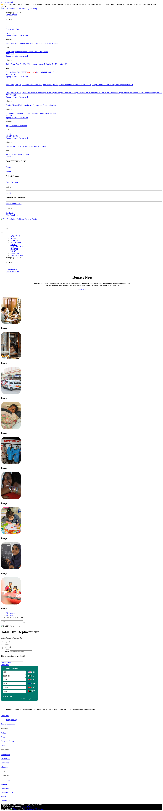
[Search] (24, 622)
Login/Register (11, 15)
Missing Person (59, 85)
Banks (8, 167)
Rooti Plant (69, 85)
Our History (10, 52)
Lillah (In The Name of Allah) (55, 64)
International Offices (21, 154)
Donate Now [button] (6, 662)
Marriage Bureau (61, 93)
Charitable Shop (150, 93)
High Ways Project (25, 105)
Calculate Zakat (7, 792)
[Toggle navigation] (7, 228)
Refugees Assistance (13, 93)
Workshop (49, 85)
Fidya (18, 64)
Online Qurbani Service (124, 85)
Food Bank (24, 64)
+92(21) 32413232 (8, 724)
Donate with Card (12, 29)
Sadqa (8, 64)
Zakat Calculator (12, 182)
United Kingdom (12, 146)
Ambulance (10, 85)
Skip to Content (7, 2)
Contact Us (43, 146)
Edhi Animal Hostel (136, 93)
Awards (45, 52)
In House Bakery (85, 85)
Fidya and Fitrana (7, 741)
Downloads (22, 126)
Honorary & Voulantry (46, 93)
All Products (10, 613)
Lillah (3, 745)
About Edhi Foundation (15, 44)
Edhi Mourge (73, 93)
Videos (8, 134)
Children (25, 85)
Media (3, 796)
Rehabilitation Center (98, 93)
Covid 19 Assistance (29, 93)
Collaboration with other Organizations (20, 113)
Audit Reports (52, 44)
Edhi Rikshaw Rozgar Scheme (117, 93)
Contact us (5, 716)
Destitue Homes (12, 105)
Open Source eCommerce (34, 809)
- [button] (1, 624)
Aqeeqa (9, 72)
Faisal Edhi (43, 44)
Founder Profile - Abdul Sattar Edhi (28, 52)
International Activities (43, 113)
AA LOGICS (26, 807)
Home (8, 780)
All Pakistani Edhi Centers (29, 146)
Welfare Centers (84, 93)
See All (55, 72)
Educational (32, 85)
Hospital (18, 85)
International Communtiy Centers (45, 105)
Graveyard (41, 85)
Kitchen (76, 85)
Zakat (13, 64)
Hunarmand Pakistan (13, 204)
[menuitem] (11, 33)
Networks (9, 154)
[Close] (2, 232)
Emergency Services (36, 64)
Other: (6, 652)
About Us (4, 784)
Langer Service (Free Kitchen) (103, 85)
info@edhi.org (11, 720)
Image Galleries (12, 126)
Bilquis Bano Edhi (31, 44)
